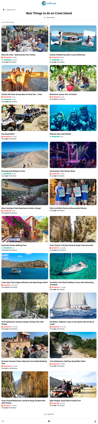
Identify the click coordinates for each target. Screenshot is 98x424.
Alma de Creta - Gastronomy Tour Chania (18, 55)
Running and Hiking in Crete (13, 171)
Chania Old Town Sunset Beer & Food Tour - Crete (21, 94)
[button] (2, 421)
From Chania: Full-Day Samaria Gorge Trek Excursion (71, 245)
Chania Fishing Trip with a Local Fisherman (67, 55)
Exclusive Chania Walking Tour (14, 245)
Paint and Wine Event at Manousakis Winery (68, 208)
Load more (50, 414)
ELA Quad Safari (8, 134)
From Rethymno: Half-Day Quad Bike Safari (68, 361)
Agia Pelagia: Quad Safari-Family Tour (65, 401)
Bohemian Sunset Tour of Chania (63, 94)
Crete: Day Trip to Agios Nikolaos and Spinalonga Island (24, 282)
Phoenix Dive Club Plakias (60, 134)
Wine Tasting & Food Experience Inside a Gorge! (21, 208)
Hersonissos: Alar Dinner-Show (62, 171)
